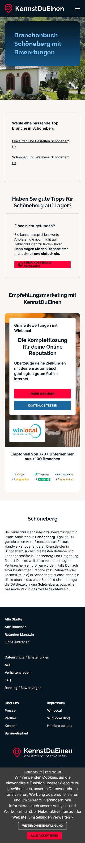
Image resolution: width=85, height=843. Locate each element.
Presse (10, 710)
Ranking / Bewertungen (23, 688)
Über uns (12, 703)
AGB (8, 665)
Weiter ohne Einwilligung (42, 825)
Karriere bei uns (59, 726)
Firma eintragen (17, 642)
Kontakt (11, 726)
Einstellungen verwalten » (50, 817)
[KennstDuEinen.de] (34, 8)
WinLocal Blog (58, 718)
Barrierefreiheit (16, 733)
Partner (10, 718)
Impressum (56, 703)
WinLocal (54, 710)
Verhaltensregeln (18, 672)
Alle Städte (13, 619)
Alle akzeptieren (44, 835)
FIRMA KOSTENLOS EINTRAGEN (37, 264)
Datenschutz (15, 657)
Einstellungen (38, 657)
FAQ (8, 680)
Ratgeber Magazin (19, 634)
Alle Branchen (15, 627)
